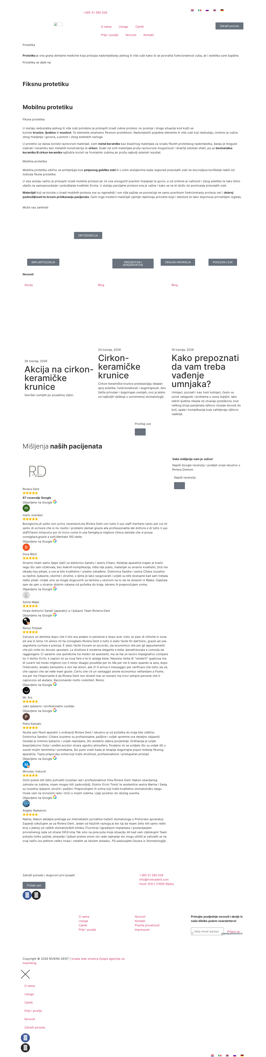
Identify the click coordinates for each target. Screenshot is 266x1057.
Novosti (131, 35)
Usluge (123, 26)
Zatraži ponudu (34, 1027)
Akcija (28, 285)
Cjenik (139, 26)
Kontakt (148, 35)
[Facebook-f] (27, 895)
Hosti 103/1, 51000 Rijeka (152, 14)
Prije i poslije (109, 35)
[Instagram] (36, 895)
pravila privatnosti (231, 933)
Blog (101, 285)
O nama (106, 26)
